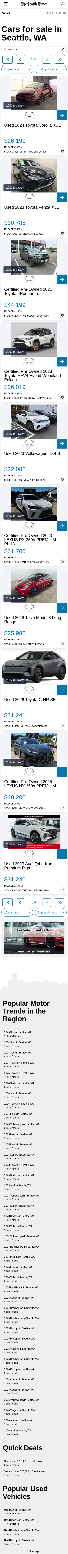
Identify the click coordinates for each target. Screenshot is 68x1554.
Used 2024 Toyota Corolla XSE (32, 125)
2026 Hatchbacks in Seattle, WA (21, 1361)
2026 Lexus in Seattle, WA (18, 1269)
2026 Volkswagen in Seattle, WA (22, 1401)
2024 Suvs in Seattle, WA (18, 1044)
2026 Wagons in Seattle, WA (19, 1412)
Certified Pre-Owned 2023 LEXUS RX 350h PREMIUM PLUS (30, 539)
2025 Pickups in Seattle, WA (19, 1340)
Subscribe (61, 12)
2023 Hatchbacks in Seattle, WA (21, 1248)
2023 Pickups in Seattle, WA (19, 1330)
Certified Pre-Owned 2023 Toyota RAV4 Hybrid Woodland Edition (32, 375)
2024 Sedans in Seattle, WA (19, 1085)
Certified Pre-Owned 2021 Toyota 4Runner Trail (28, 291)
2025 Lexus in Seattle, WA (18, 1146)
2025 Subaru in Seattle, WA (19, 1156)
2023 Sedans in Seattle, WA (19, 1218)
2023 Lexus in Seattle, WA (18, 1136)
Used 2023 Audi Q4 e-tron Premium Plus (28, 866)
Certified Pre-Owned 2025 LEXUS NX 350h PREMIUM (30, 784)
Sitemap (34, 1551)
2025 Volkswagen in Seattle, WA (22, 1126)
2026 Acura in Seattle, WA (18, 1422)
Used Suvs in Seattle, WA (18, 1511)
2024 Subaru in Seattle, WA (19, 1207)
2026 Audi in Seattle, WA (17, 1432)
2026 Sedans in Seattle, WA (19, 1299)
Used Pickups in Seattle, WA (19, 1542)
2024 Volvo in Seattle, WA (18, 1279)
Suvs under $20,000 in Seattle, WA (23, 1463)
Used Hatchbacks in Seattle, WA (21, 1532)
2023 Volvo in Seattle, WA (18, 1228)
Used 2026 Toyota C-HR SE (30, 700)
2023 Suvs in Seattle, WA (18, 1054)
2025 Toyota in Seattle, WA (19, 1075)
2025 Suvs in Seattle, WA (18, 1034)
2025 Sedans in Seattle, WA (19, 1177)
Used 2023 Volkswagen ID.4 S (32, 453)
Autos (6, 12)
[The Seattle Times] (34, 4)
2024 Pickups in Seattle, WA (19, 1258)
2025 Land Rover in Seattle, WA (21, 1289)
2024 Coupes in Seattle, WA (19, 1381)
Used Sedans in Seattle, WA (19, 1522)
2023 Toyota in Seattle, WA (19, 1167)
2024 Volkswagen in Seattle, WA (22, 1238)
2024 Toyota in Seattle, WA (19, 1064)
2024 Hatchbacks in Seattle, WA (21, 1310)
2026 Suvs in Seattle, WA (18, 1095)
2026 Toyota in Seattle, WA (19, 1105)
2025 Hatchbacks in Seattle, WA (21, 1320)
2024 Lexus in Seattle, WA (18, 1115)
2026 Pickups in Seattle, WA (19, 1371)
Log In (50, 12)
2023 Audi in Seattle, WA (17, 1187)
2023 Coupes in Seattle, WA (19, 1391)
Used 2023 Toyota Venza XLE (31, 207)
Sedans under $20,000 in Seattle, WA (24, 1473)
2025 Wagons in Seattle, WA (19, 1350)
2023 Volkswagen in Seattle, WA (22, 1197)
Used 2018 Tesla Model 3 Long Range (32, 620)
